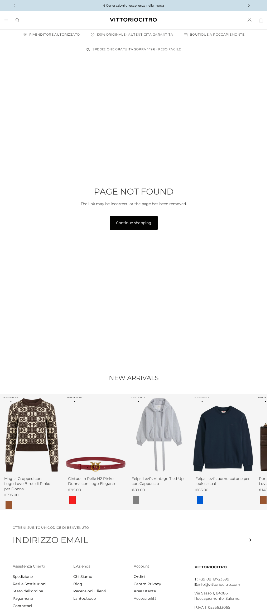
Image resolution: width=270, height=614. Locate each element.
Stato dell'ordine (28, 591)
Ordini (139, 576)
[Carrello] (261, 20)
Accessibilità (145, 598)
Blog (77, 584)
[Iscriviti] (249, 540)
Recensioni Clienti (89, 591)
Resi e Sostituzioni (29, 584)
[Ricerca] (17, 20)
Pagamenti (23, 598)
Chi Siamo (82, 576)
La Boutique (84, 598)
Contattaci (22, 605)
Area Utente (145, 591)
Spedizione (23, 576)
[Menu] (6, 20)
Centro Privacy (147, 584)
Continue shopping (133, 222)
